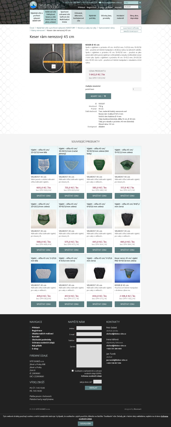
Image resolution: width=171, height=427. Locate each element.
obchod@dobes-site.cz (112, 3)
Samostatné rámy (107, 28)
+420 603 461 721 (89, 3)
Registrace (91, 7)
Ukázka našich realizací (42, 333)
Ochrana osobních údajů (43, 343)
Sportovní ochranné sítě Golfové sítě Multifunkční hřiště (64, 17)
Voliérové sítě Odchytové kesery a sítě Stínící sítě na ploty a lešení (50, 17)
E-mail (72, 334)
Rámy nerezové (38, 30)
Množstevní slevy (131, 31)
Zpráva (72, 346)
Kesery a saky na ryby (87, 28)
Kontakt (118, 7)
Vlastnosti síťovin (131, 28)
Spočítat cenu (44, 196)
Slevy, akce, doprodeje (134, 17)
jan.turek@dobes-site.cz (116, 360)
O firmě (109, 7)
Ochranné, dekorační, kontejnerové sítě (78, 17)
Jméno (72, 328)
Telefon (71, 340)
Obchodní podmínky (41, 339)
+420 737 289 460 (72, 3)
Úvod (32, 28)
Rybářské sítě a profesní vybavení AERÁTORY (37, 17)
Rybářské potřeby (92, 17)
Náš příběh (37, 346)
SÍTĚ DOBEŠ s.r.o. (43, 409)
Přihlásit (81, 7)
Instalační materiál (120, 17)
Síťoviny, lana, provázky (106, 17)
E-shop (101, 7)
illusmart (137, 409)
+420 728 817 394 (113, 363)
